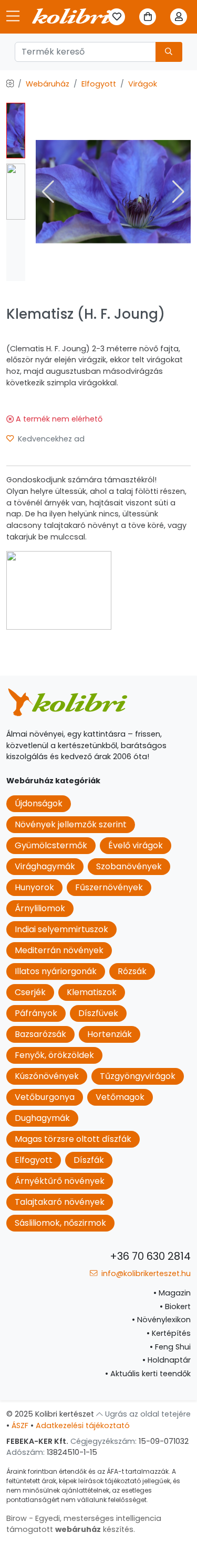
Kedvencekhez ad (50, 439)
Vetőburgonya (45, 1097)
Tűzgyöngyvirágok (137, 1076)
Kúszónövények (47, 1076)
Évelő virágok (135, 845)
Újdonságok (39, 803)
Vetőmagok (120, 1097)
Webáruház (47, 84)
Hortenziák (109, 1034)
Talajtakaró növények (60, 1202)
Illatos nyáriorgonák (56, 971)
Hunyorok (34, 887)
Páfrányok (36, 1013)
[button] (178, 191)
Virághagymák (45, 866)
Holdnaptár (166, 1360)
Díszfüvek (98, 1013)
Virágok (142, 84)
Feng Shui (170, 1347)
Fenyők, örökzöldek (54, 1055)
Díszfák (89, 1160)
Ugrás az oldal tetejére (147, 1414)
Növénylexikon (161, 1319)
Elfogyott (98, 84)
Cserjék (30, 992)
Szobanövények (129, 866)
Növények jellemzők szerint (71, 824)
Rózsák (132, 971)
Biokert (175, 1306)
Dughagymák (42, 1118)
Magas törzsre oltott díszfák (73, 1139)
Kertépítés (169, 1333)
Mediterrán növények (59, 950)
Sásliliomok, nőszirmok (60, 1223)
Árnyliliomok (40, 908)
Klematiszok (92, 992)
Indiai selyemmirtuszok (61, 929)
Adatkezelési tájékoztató (83, 1425)
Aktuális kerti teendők (148, 1373)
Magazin (172, 1293)
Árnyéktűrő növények (60, 1181)
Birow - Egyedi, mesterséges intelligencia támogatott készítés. (83, 1524)
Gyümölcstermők (51, 845)
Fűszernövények (109, 887)
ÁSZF (20, 1425)
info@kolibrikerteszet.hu (145, 1273)
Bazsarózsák (40, 1034)
